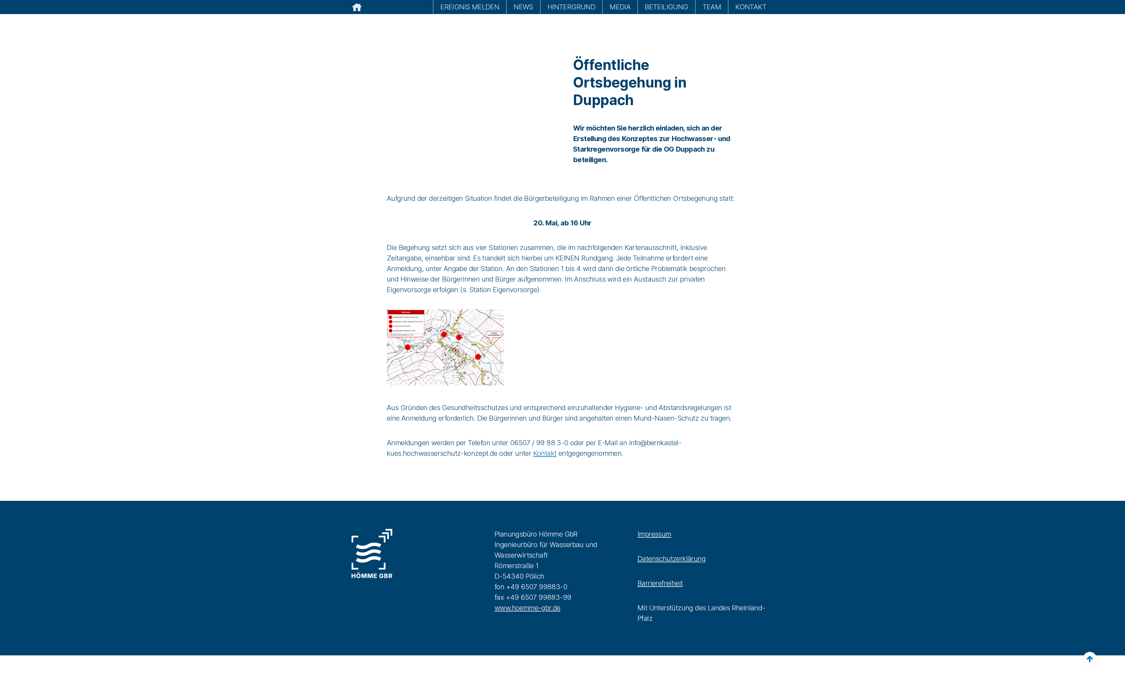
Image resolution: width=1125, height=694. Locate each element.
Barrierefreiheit (660, 583)
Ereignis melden (469, 7)
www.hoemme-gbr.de (527, 608)
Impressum (654, 534)
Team (712, 7)
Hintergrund (571, 7)
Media (620, 7)
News (523, 7)
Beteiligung (666, 7)
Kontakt (750, 7)
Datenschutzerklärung (671, 558)
